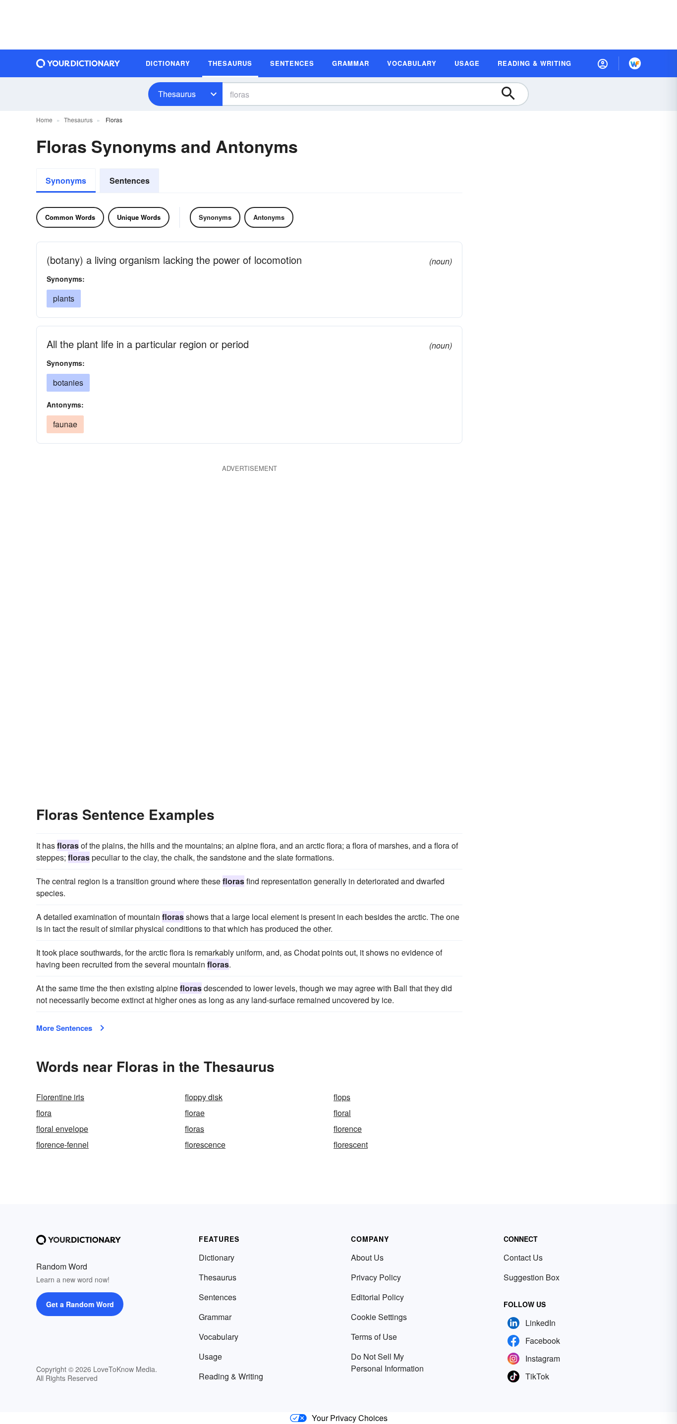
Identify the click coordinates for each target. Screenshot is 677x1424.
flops (342, 1097)
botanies (68, 382)
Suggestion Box (532, 1277)
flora (44, 1113)
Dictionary (216, 1257)
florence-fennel (62, 1144)
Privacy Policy (376, 1277)
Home (44, 119)
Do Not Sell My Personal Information (387, 1362)
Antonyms (268, 217)
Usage (210, 1356)
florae (195, 1113)
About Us (367, 1257)
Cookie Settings (379, 1316)
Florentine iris (60, 1097)
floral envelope (62, 1128)
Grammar (215, 1316)
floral (342, 1113)
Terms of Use (374, 1336)
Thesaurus (177, 94)
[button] (603, 63)
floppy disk (204, 1097)
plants (63, 298)
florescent (351, 1144)
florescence (205, 1144)
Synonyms (66, 180)
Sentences (130, 180)
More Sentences (64, 1027)
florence (348, 1128)
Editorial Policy (377, 1297)
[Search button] (513, 94)
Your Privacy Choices (350, 1418)
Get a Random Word (80, 1304)
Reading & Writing (231, 1376)
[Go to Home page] (78, 63)
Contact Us (523, 1257)
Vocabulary (218, 1336)
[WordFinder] (635, 63)
